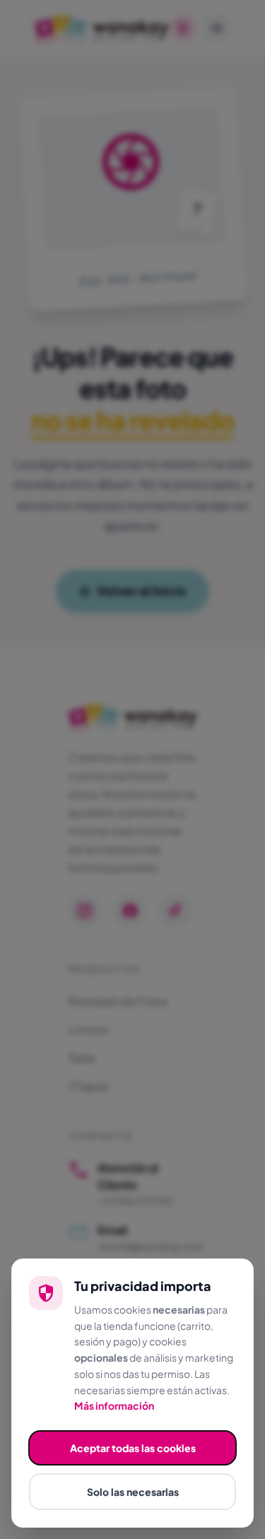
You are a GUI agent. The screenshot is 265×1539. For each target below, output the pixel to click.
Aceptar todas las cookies (133, 1447)
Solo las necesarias (133, 1491)
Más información (114, 1405)
